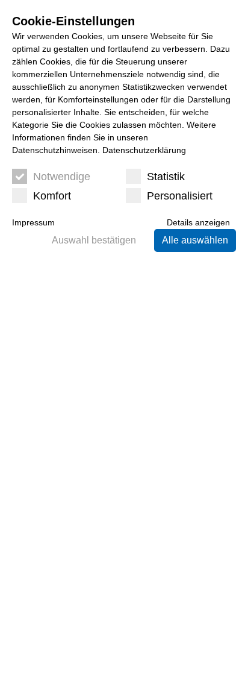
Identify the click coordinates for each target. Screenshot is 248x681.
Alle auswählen (195, 240)
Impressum (33, 222)
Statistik (166, 177)
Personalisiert (179, 196)
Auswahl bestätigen (94, 240)
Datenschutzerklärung (144, 150)
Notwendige (61, 177)
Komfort (52, 196)
